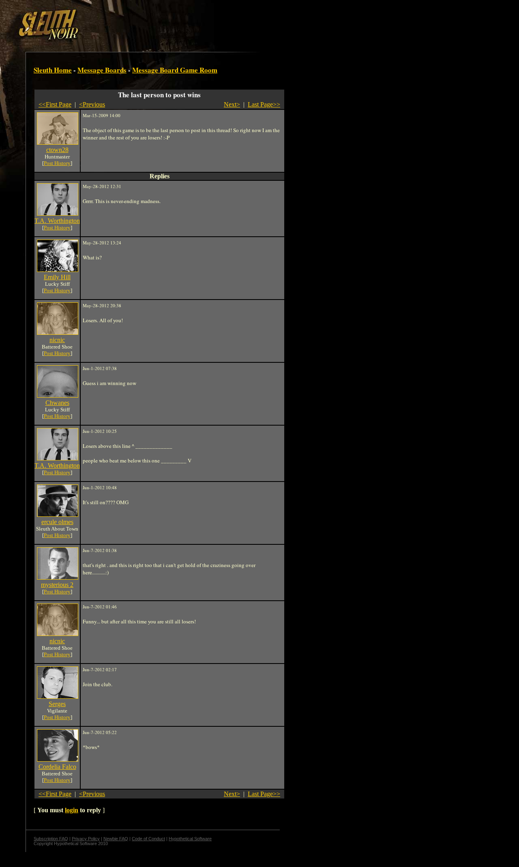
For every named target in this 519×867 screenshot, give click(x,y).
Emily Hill (57, 277)
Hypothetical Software (190, 838)
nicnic (57, 339)
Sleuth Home (53, 70)
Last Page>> (264, 104)
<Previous (92, 104)
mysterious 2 (57, 584)
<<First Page (55, 104)
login (71, 810)
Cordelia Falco (57, 766)
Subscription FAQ (51, 838)
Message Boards (102, 70)
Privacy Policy (86, 838)
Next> (232, 104)
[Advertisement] (141, 21)
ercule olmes (57, 521)
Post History (57, 163)
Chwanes (57, 402)
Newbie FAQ (115, 838)
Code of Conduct (148, 838)
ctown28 (57, 149)
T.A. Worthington (57, 220)
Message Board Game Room (174, 70)
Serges (57, 703)
